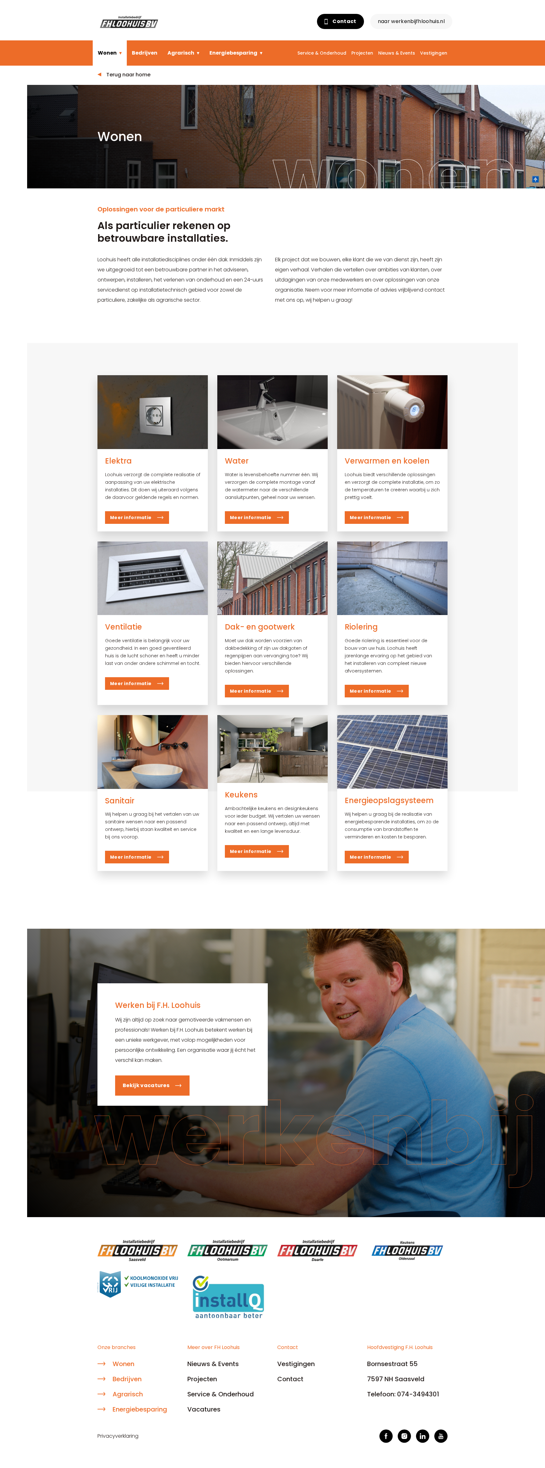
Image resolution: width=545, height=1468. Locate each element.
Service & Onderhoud (321, 53)
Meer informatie (130, 517)
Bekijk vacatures (146, 1085)
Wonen (107, 52)
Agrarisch (180, 52)
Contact (343, 21)
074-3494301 (418, 1394)
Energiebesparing (233, 52)
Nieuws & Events (396, 53)
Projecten (362, 53)
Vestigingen (433, 53)
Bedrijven (144, 52)
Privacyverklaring (117, 1436)
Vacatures (203, 1409)
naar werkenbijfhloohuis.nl (411, 21)
